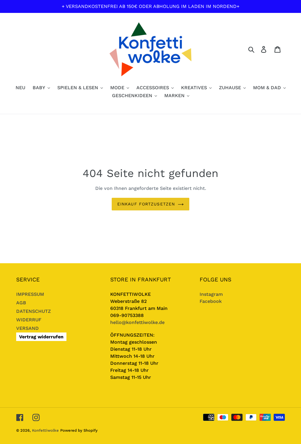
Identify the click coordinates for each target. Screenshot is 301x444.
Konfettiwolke (45, 430)
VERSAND (27, 328)
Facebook (211, 301)
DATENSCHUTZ (33, 311)
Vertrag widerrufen (41, 337)
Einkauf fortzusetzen (146, 204)
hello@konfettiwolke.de (137, 322)
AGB (21, 302)
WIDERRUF (28, 320)
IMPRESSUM (30, 294)
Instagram (211, 294)
